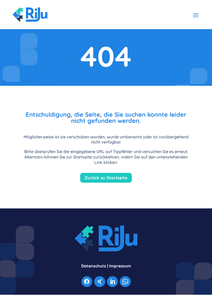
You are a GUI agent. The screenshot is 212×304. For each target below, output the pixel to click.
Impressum (120, 265)
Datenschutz (93, 265)
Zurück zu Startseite (106, 177)
